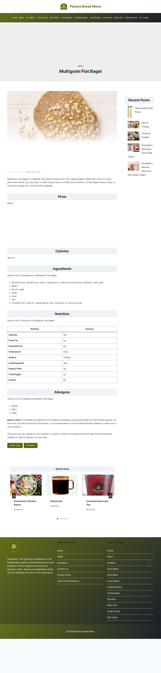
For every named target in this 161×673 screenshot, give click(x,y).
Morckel (19, 510)
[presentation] (26, 485)
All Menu (111, 563)
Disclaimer (62, 563)
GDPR (60, 556)
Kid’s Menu (54, 18)
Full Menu (30, 445)
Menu (21, 18)
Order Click (15, 445)
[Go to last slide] (14, 495)
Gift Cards (144, 18)
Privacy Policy (64, 575)
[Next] (110, 495)
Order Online (131, 18)
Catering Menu (81, 18)
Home (14, 18)
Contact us (62, 569)
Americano (56, 501)
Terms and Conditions (68, 581)
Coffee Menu (95, 18)
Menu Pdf (118, 18)
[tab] (57, 518)
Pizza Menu (43, 18)
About (60, 550)
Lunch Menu (66, 18)
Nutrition (107, 18)
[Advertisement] (80, 40)
